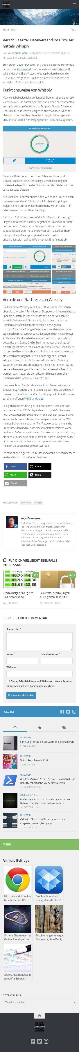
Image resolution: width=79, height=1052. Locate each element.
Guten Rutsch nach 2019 (34, 760)
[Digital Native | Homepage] (7, 4)
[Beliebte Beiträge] (39, 728)
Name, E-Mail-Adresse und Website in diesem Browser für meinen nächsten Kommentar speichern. (39, 684)
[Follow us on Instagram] (74, 711)
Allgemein (25, 737)
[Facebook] (62, 711)
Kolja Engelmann (18, 53)
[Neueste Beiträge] (15, 728)
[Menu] (74, 4)
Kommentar (13, 629)
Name (10, 654)
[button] (15, 466)
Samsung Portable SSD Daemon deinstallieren (47, 741)
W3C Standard (32, 398)
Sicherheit (9, 29)
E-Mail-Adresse (50, 654)
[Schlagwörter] (64, 728)
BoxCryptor (23, 69)
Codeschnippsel (29, 795)
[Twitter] (68, 711)
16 (73, 575)
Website (11, 667)
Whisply (62, 69)
